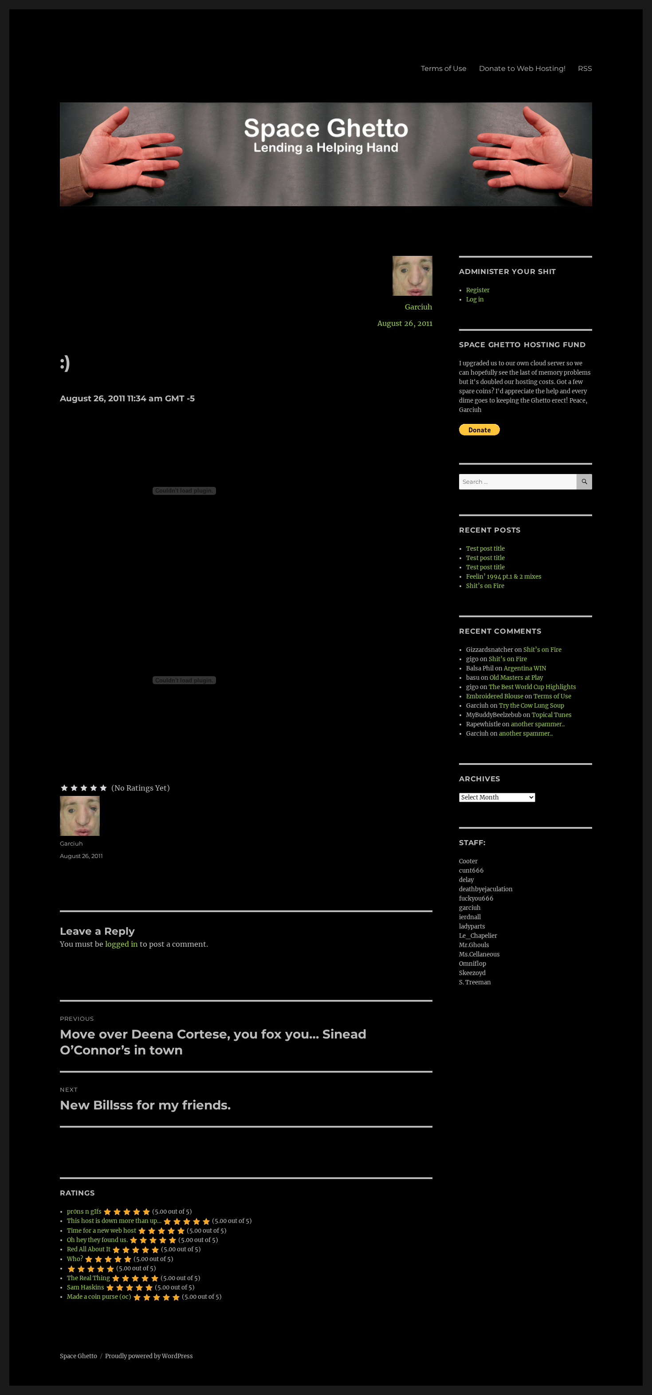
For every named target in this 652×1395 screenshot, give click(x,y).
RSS (585, 68)
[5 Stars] (103, 788)
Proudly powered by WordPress (149, 1356)
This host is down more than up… (114, 1221)
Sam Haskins (85, 1287)
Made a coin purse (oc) (99, 1297)
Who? (75, 1259)
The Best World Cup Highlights (532, 687)
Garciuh (418, 306)
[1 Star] (64, 788)
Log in (475, 299)
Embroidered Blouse (494, 696)
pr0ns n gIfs (84, 1211)
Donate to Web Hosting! (522, 68)
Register (478, 290)
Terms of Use (444, 68)
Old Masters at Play (516, 678)
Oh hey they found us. (97, 1240)
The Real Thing (88, 1278)
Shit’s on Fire (485, 586)
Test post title (485, 549)
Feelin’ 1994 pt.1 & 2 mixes (504, 576)
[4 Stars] (93, 788)
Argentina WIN (525, 668)
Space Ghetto (78, 1356)
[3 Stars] (83, 788)
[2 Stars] (74, 788)
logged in (121, 944)
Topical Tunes (552, 715)
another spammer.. (538, 724)
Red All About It (88, 1249)
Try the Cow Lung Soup (531, 705)
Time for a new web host (101, 1230)
